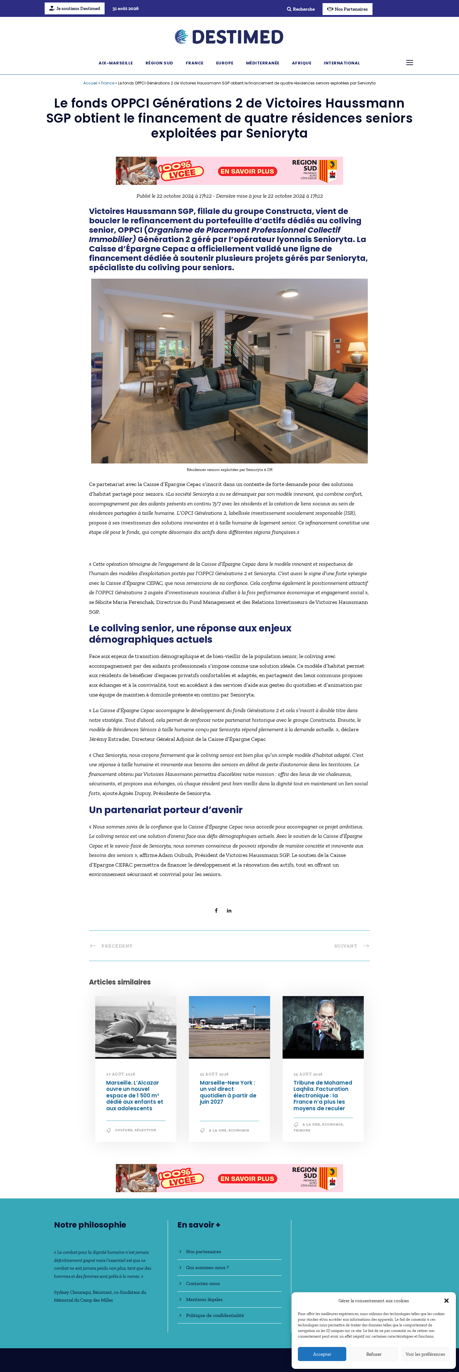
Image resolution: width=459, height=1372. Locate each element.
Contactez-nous (203, 1283)
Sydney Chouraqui (72, 1292)
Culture (124, 1130)
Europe (225, 63)
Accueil (90, 83)
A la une (218, 1130)
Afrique (302, 63)
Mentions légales (204, 1299)
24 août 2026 (308, 1074)
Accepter (322, 1354)
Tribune (302, 1130)
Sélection (145, 1130)
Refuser (374, 1354)
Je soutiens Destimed (78, 8)
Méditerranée (262, 63)
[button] (446, 1301)
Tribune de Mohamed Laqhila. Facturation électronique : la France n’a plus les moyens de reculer (323, 1095)
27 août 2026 (120, 1074)
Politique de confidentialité (215, 1315)
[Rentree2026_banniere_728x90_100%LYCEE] (229, 170)
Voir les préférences (425, 1354)
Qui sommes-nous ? (207, 1267)
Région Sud (159, 63)
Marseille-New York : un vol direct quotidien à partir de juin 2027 (228, 1092)
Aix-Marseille (116, 63)
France (195, 63)
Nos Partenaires (351, 9)
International (342, 63)
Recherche (304, 9)
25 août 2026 (214, 1074)
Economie (239, 1130)
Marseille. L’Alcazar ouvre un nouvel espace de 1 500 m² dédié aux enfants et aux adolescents (134, 1095)
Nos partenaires (203, 1251)
